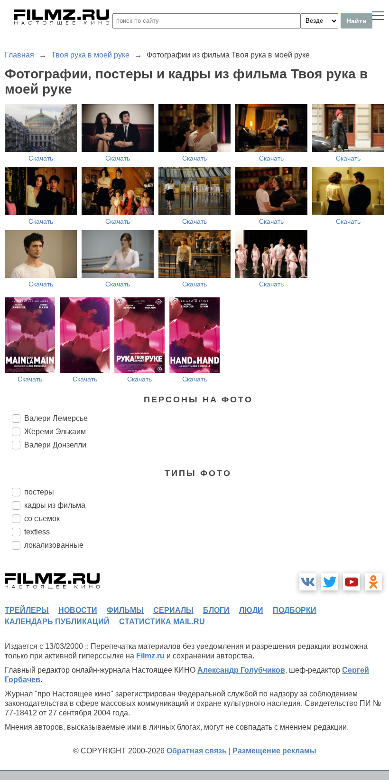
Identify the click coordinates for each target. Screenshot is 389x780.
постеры (39, 492)
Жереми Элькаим (55, 432)
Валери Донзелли (55, 445)
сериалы (173, 610)
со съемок (42, 518)
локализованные (53, 545)
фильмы (125, 610)
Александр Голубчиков (241, 670)
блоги (216, 610)
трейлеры (27, 610)
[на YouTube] (351, 581)
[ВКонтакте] (307, 581)
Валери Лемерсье (56, 418)
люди (251, 610)
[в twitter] (329, 581)
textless (37, 532)
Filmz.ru (150, 656)
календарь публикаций (57, 622)
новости (77, 610)
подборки (294, 610)
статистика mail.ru (162, 622)
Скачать (40, 158)
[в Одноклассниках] (373, 581)
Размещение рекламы (274, 751)
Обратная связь (197, 751)
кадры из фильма (54, 505)
